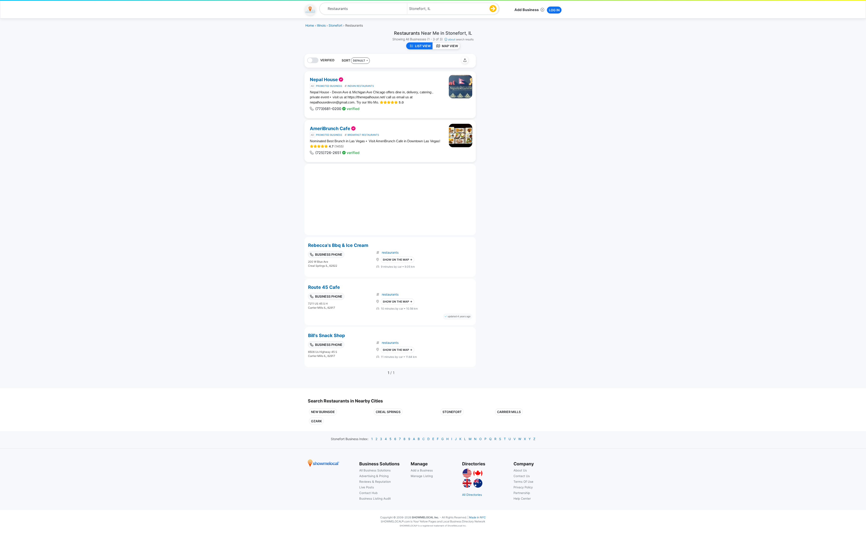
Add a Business (422, 470)
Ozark (316, 421)
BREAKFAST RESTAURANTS (363, 134)
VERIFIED (327, 60)
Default (359, 60)
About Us (520, 470)
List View (423, 46)
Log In (554, 10)
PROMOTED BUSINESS (329, 86)
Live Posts (366, 487)
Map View (450, 46)
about (461, 39)
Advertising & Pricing (374, 476)
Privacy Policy (523, 487)
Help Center (522, 498)
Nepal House (324, 79)
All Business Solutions (375, 470)
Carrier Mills (509, 412)
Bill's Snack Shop (326, 335)
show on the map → (397, 259)
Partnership (522, 493)
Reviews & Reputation (375, 481)
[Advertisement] (517, 85)
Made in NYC (477, 517)
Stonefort (452, 412)
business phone (328, 254)
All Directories (472, 494)
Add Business (526, 9)
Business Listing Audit (375, 498)
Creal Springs (388, 412)
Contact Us (522, 476)
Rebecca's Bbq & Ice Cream (338, 245)
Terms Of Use (523, 481)
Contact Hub (368, 493)
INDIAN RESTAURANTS (361, 86)
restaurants (390, 252)
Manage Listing (422, 476)
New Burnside (323, 412)
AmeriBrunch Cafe (330, 128)
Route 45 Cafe (324, 287)
